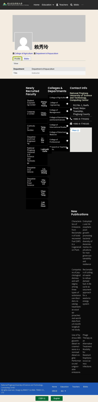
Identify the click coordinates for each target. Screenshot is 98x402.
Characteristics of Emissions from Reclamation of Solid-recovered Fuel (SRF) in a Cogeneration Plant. (76, 235)
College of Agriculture (23, 53)
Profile (17, 59)
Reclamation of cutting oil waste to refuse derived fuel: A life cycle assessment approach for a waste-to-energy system (88, 286)
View (16, 63)
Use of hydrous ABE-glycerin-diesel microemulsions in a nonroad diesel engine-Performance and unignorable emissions (77, 353)
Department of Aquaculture (47, 53)
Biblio (26, 59)
